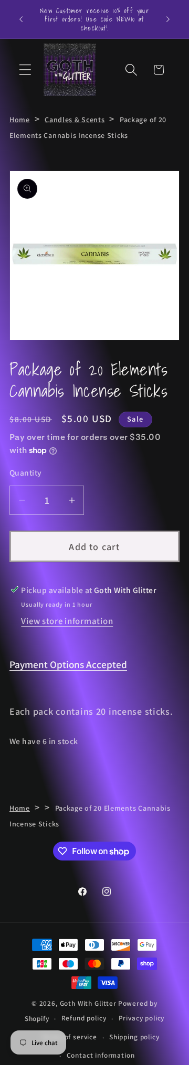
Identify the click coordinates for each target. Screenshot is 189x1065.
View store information (67, 621)
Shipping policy (134, 1036)
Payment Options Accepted (68, 664)
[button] (25, 70)
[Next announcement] (168, 19)
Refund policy (84, 1018)
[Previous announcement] (21, 19)
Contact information (101, 1055)
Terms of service (69, 1036)
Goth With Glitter (88, 1003)
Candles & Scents (75, 119)
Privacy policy (142, 1018)
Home (19, 119)
